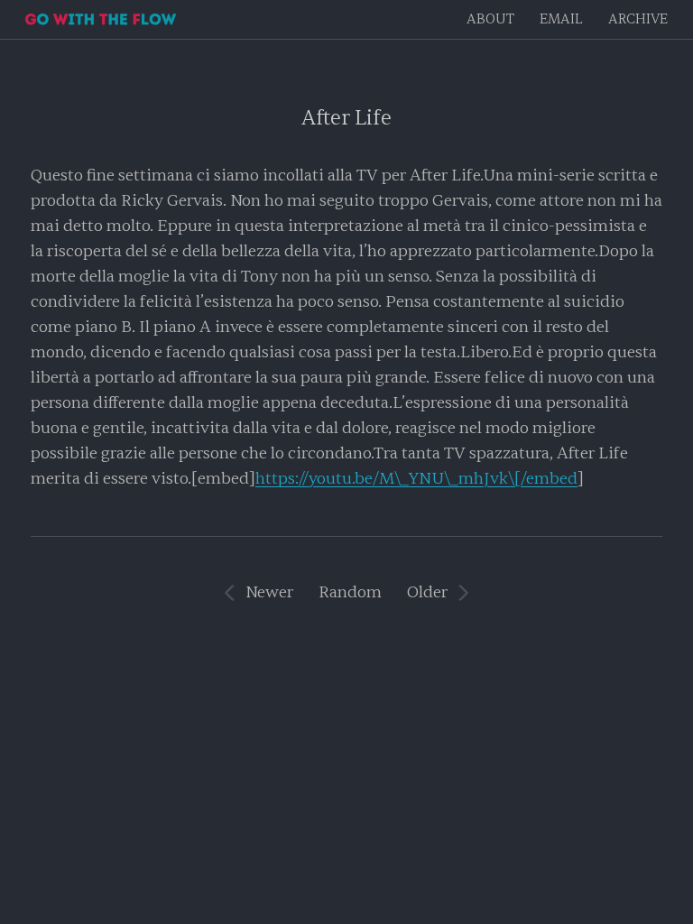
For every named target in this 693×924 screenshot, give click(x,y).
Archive (638, 19)
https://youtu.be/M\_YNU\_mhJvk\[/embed (416, 478)
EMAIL (561, 19)
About (490, 19)
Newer (269, 592)
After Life (346, 118)
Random (350, 592)
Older (427, 592)
